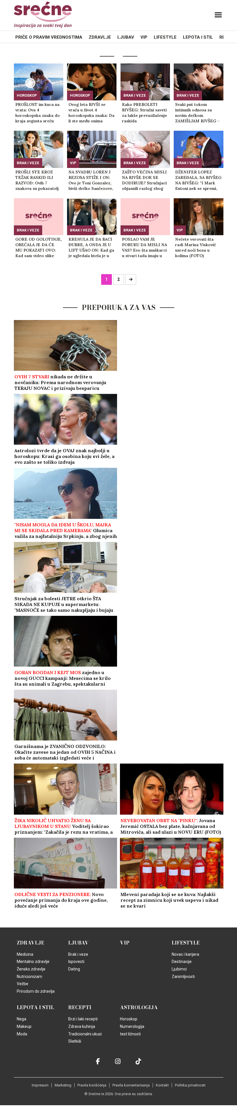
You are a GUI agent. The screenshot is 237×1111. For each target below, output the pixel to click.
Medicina (25, 954)
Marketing (63, 1085)
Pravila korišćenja (91, 1085)
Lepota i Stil (198, 37)
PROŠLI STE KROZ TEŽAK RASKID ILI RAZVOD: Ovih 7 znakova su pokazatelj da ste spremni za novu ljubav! (37, 180)
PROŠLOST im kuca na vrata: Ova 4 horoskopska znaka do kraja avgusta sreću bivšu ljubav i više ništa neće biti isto (37, 113)
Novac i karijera (185, 954)
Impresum (40, 1085)
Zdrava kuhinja (81, 1026)
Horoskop (27, 95)
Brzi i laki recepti (83, 1019)
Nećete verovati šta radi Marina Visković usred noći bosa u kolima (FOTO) (195, 247)
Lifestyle (165, 37)
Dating (74, 969)
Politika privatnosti (190, 1085)
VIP (143, 37)
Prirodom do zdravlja (36, 991)
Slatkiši (74, 1041)
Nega (21, 1019)
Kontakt (162, 1085)
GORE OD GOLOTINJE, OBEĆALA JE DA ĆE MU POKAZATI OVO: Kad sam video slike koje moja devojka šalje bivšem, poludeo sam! (38, 248)
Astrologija (139, 1007)
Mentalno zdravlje (33, 961)
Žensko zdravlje (31, 969)
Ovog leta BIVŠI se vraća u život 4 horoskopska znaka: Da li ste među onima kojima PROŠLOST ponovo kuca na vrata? (91, 113)
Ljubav (125, 37)
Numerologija (132, 1026)
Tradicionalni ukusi (85, 1034)
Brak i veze (134, 95)
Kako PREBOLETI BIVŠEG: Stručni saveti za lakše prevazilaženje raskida (144, 113)
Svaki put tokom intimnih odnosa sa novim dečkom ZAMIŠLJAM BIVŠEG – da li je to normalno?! (197, 113)
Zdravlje (100, 37)
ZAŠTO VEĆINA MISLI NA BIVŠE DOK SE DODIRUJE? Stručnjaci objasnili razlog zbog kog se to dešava (144, 180)
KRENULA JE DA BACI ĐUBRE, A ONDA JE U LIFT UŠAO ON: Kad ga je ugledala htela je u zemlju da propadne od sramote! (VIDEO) (91, 248)
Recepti (79, 1007)
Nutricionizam (29, 976)
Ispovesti (76, 961)
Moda (22, 1034)
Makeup (24, 1026)
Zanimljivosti (183, 976)
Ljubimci (179, 969)
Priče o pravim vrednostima (48, 37)
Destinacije (182, 961)
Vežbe (22, 983)
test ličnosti (130, 1034)
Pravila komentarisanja (131, 1085)
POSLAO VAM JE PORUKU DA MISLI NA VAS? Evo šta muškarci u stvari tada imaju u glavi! (144, 248)
